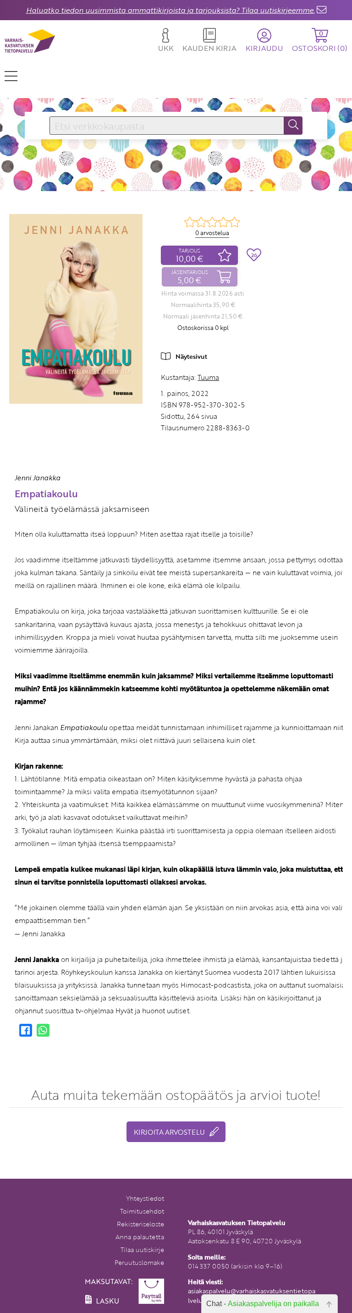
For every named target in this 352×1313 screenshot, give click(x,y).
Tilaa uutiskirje (142, 1249)
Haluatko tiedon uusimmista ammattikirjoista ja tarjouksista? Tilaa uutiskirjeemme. (170, 10)
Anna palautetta (140, 1237)
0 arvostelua (212, 232)
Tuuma (208, 377)
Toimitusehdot (142, 1211)
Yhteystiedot (145, 1198)
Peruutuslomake (139, 1262)
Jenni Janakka (37, 477)
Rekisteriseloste (140, 1224)
